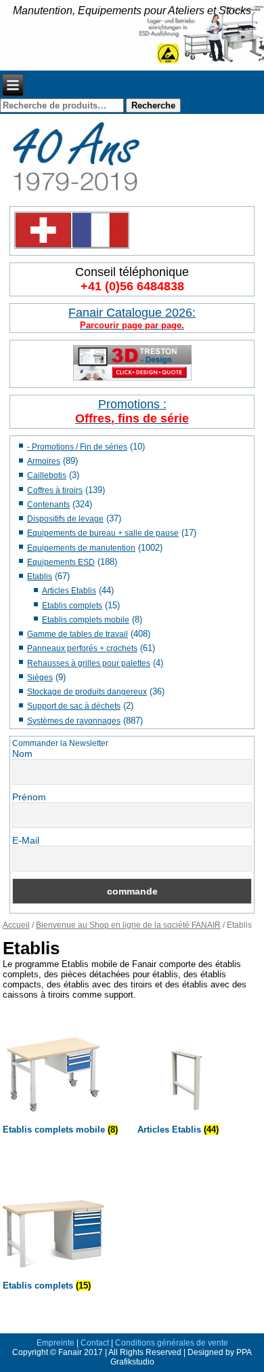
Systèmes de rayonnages (73, 721)
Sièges (40, 677)
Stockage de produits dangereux (87, 692)
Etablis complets (72, 605)
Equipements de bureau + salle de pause (103, 533)
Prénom (29, 796)
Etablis (39, 576)
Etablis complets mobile (85, 620)
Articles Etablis (69, 590)
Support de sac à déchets (73, 706)
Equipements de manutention (81, 548)
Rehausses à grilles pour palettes (88, 663)
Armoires (43, 461)
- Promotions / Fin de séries (77, 447)
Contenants (48, 504)
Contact (95, 1343)
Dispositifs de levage (65, 519)
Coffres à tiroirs (55, 490)
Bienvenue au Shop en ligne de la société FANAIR (128, 925)
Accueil (16, 925)
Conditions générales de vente (171, 1343)
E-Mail (25, 840)
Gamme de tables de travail (77, 634)
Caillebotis (46, 475)
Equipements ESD (61, 562)
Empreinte (55, 1343)
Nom (22, 753)
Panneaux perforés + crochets (82, 648)
